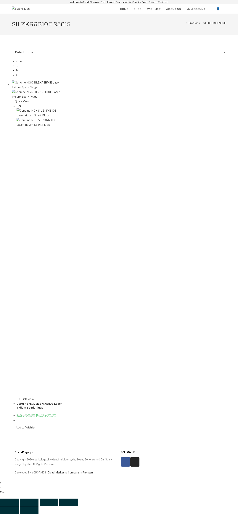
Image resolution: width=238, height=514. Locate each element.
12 (17, 66)
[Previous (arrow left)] (9, 510)
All (17, 75)
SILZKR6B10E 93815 (214, 22)
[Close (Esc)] (68, 502)
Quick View (21, 101)
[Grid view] (13, 46)
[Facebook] (125, 462)
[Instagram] (134, 462)
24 (17, 70)
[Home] (184, 22)
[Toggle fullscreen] (29, 502)
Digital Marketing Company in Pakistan (70, 472)
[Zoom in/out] (9, 502)
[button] (23, 427)
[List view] (15, 46)
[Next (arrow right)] (29, 510)
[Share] (48, 502)
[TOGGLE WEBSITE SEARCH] (225, 9)
